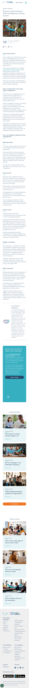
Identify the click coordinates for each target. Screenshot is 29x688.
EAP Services (17, 647)
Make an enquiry (14, 377)
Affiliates (5, 629)
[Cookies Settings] (2, 685)
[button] (14, 391)
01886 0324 (6, 667)
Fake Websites (18, 636)
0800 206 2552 (19, 2)
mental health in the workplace (11, 69)
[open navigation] (26, 3)
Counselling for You (7, 651)
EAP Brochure (17, 649)
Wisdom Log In (6, 647)
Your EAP (5, 649)
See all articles (14, 504)
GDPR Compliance (18, 620)
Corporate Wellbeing (19, 651)
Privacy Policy (6, 631)
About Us (5, 622)
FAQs (4, 623)
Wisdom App (17, 652)
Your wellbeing (6, 652)
